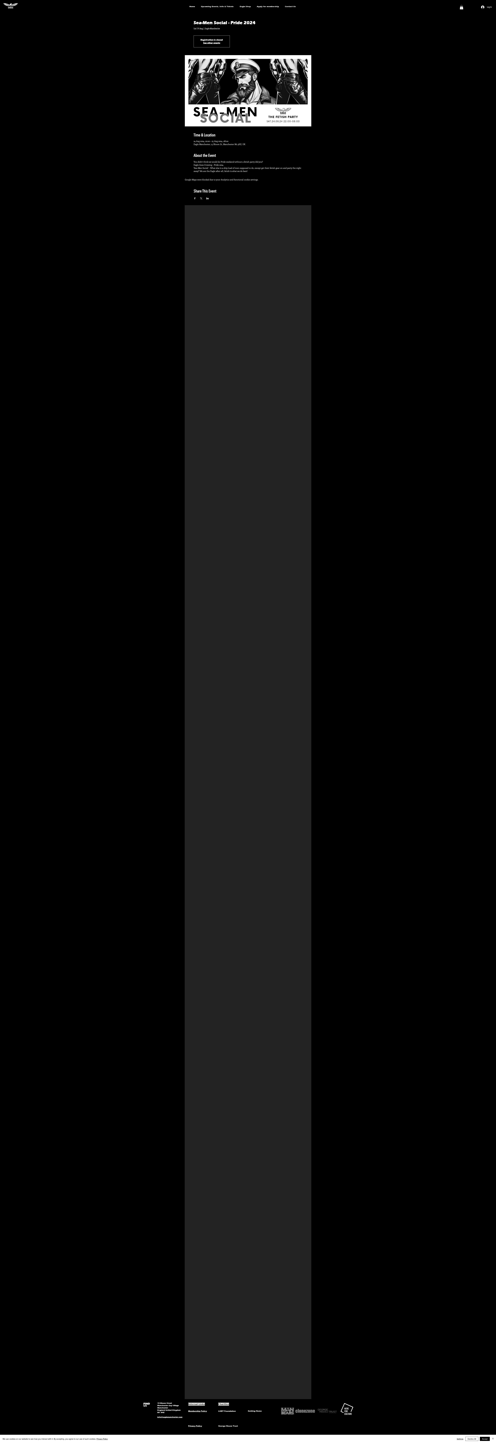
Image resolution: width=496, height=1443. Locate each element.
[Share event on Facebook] (195, 198)
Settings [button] (460, 1439)
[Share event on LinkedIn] (207, 198)
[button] (461, 7)
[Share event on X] (201, 198)
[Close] (492, 1439)
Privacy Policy (102, 1439)
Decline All (472, 1439)
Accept (485, 1439)
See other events (211, 43)
